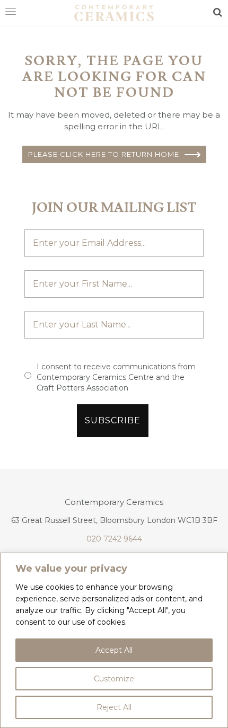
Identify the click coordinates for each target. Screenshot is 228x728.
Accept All (114, 650)
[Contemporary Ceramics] (114, 12)
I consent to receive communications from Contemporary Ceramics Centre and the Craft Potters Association (116, 377)
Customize (114, 678)
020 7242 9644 (114, 539)
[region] (114, 640)
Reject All (114, 707)
